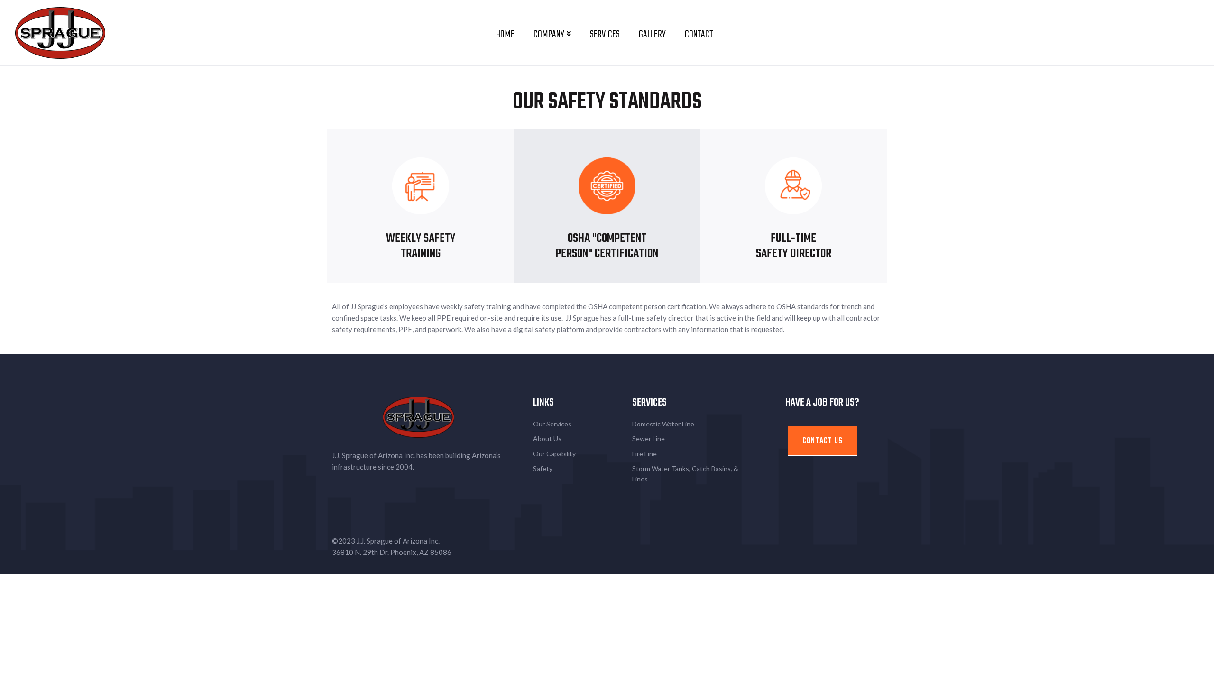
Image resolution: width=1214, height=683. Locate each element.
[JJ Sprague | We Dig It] (60, 32)
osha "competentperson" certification (606, 246)
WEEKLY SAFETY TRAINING (420, 246)
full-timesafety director (793, 246)
